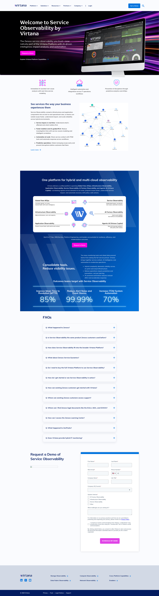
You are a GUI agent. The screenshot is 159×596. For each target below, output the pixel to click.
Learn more (35, 150)
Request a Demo (27, 53)
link (21, 580)
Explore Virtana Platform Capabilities (33, 59)
